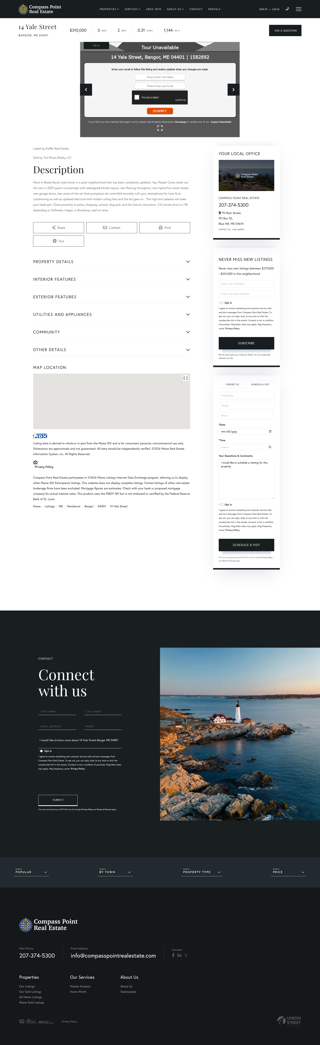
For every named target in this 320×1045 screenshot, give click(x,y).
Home (37, 506)
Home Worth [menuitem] (78, 992)
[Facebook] (173, 955)
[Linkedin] (179, 955)
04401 (102, 506)
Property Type (197, 872)
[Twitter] (186, 955)
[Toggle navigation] (298, 9)
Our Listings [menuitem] (27, 986)
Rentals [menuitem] (214, 9)
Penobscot (73, 506)
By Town (107, 872)
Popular (23, 872)
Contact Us (225, 229)
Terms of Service (228, 561)
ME (61, 506)
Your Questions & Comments (236, 455)
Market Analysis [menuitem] (80, 986)
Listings (50, 506)
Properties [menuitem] (108, 9)
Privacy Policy (44, 467)
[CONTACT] (285, 30)
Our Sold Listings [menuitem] (30, 992)
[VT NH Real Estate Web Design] (289, 1021)
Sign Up (263, 9)
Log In (275, 9)
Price (278, 872)
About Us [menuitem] (174, 9)
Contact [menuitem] (196, 9)
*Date (222, 424)
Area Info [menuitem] (153, 9)
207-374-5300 (234, 205)
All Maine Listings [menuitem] (30, 997)
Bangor (89, 506)
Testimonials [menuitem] (128, 992)
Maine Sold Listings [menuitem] (31, 1002)
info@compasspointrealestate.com (113, 955)
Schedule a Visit (260, 384)
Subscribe (246, 343)
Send (58, 800)
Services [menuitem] (131, 9)
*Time (222, 440)
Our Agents (238, 229)
